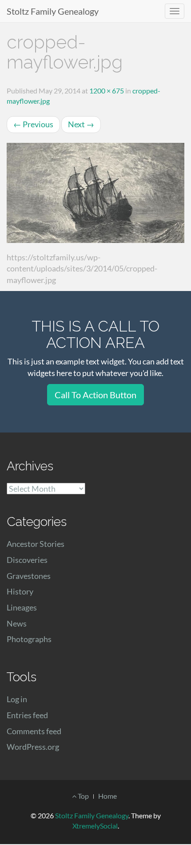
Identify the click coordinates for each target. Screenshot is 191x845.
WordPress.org (33, 747)
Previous (33, 124)
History (20, 591)
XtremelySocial (95, 825)
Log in (17, 699)
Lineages (22, 607)
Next (81, 124)
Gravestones (29, 576)
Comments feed (34, 731)
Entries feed (27, 715)
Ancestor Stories (35, 544)
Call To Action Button (95, 394)
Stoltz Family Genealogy (53, 11)
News (17, 623)
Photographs (29, 639)
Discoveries (27, 560)
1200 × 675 (106, 90)
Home (107, 796)
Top (82, 796)
